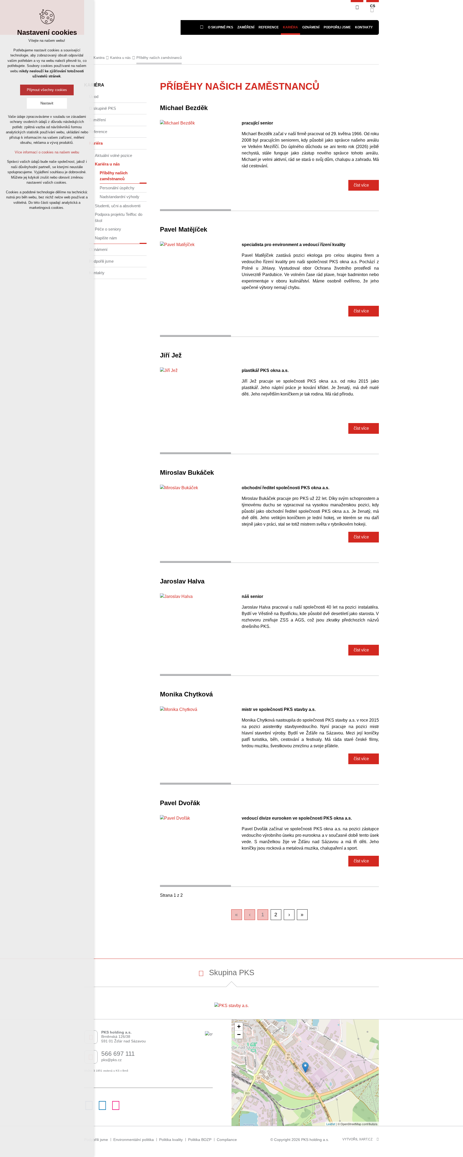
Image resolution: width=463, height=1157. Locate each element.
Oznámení (310, 27)
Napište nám (106, 238)
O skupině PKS (102, 108)
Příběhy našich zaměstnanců (114, 176)
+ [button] (239, 1026)
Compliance (227, 1139)
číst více (361, 185)
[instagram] (116, 1108)
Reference (98, 131)
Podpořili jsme (337, 27)
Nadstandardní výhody (119, 196)
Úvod (93, 96)
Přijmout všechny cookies (47, 90)
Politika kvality (171, 1139)
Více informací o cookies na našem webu (47, 152)
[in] (102, 1108)
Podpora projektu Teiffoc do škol (118, 217)
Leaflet (330, 1124)
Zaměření (97, 120)
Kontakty (96, 272)
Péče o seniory (108, 229)
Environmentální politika (133, 1139)
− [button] (239, 1034)
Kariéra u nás (107, 164)
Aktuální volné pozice (113, 155)
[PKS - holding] (132, 17)
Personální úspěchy (117, 188)
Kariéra (96, 143)
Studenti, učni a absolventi (117, 205)
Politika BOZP (199, 1139)
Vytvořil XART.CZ (357, 1139)
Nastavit (46, 103)
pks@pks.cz (111, 1060)
